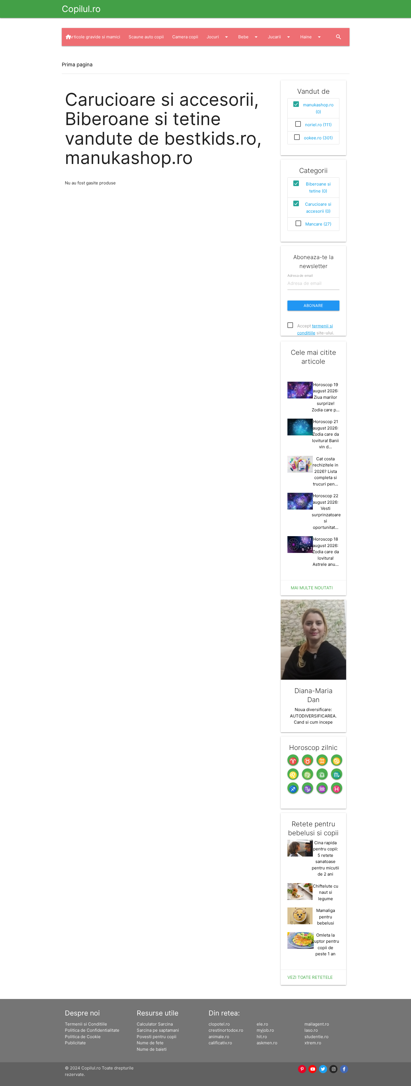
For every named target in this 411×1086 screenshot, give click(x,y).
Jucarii (280, 37)
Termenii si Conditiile (86, 1024)
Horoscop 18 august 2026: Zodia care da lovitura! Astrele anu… (325, 551)
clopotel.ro (219, 1024)
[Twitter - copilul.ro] (323, 1069)
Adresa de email (300, 275)
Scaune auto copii (146, 36)
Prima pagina (77, 64)
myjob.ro (265, 1030)
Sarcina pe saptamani (158, 1030)
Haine (311, 37)
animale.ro (219, 1036)
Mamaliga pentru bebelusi (325, 917)
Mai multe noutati (312, 587)
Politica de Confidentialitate (92, 1030)
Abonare (313, 305)
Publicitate (75, 1042)
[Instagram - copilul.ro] (334, 1069)
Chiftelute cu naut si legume (325, 892)
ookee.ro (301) (318, 137)
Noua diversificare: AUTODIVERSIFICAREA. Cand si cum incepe (313, 716)
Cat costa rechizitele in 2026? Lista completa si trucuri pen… (325, 471)
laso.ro (311, 1030)
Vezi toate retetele (310, 977)
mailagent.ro (316, 1024)
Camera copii (185, 36)
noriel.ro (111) (318, 124)
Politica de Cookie (83, 1036)
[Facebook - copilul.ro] (344, 1069)
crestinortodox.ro (226, 1030)
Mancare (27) (318, 224)
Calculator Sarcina (155, 1024)
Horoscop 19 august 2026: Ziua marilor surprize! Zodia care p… (325, 397)
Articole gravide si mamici (94, 36)
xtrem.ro (312, 1042)
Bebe (248, 37)
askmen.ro (267, 1042)
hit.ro (262, 1036)
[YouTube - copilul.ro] (313, 1069)
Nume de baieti (152, 1049)
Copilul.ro (81, 8)
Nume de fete (150, 1042)
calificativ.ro (220, 1042)
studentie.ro (316, 1036)
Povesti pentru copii (156, 1036)
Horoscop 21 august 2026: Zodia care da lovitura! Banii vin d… (325, 434)
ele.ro (262, 1024)
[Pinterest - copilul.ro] (302, 1069)
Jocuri (218, 37)
